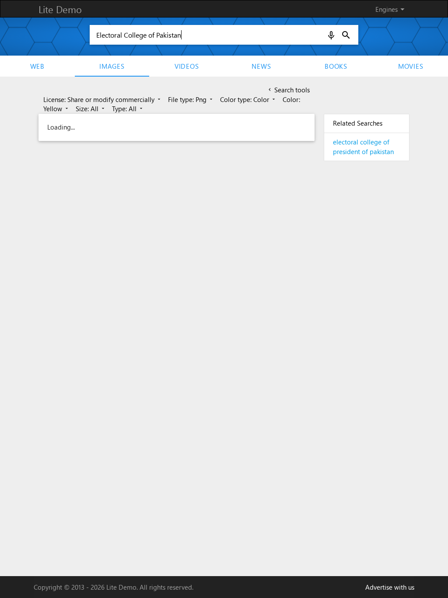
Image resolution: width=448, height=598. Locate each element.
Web (37, 66)
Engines (391, 9)
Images (112, 66)
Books (336, 66)
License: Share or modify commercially (102, 99)
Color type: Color (248, 99)
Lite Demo (60, 9)
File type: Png (191, 99)
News (261, 66)
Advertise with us (389, 587)
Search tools (288, 89)
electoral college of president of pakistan (363, 146)
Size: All (91, 108)
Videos (187, 66)
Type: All (128, 108)
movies (411, 66)
